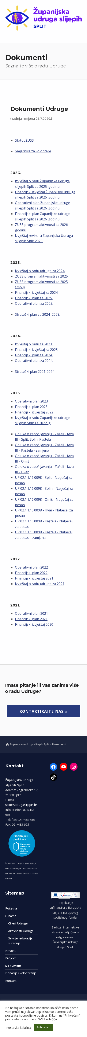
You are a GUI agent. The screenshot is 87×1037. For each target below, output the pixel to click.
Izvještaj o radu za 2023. (34, 344)
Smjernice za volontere (33, 151)
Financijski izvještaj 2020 (34, 624)
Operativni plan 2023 (31, 401)
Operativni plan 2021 (31, 613)
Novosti (10, 951)
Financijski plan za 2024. (34, 355)
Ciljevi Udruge (18, 923)
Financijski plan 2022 (31, 572)
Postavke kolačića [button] (18, 1027)
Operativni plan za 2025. (34, 303)
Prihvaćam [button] (43, 1027)
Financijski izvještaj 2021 (34, 578)
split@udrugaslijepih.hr (21, 805)
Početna (11, 908)
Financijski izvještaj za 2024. (36, 292)
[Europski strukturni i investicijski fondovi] (65, 895)
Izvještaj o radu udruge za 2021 (39, 583)
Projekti (10, 958)
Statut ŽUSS (24, 140)
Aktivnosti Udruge (21, 931)
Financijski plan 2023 (31, 406)
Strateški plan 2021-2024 (34, 371)
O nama (10, 916)
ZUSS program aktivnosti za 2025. (41, 276)
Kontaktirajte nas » (43, 711)
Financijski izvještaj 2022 (34, 412)
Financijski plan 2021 (31, 619)
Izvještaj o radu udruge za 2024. (40, 270)
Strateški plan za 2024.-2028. (37, 314)
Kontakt (10, 981)
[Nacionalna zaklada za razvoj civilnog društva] (22, 843)
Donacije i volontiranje (21, 973)
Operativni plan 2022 (31, 567)
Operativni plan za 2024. (34, 360)
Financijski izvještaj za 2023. (36, 349)
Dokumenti (13, 966)
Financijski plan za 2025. (34, 298)
